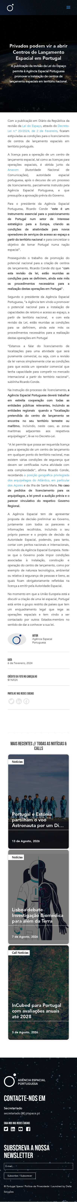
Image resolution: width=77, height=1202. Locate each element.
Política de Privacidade (37, 1186)
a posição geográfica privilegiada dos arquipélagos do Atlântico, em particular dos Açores (38, 480)
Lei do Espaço (31, 126)
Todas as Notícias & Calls (50, 746)
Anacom (13, 170)
